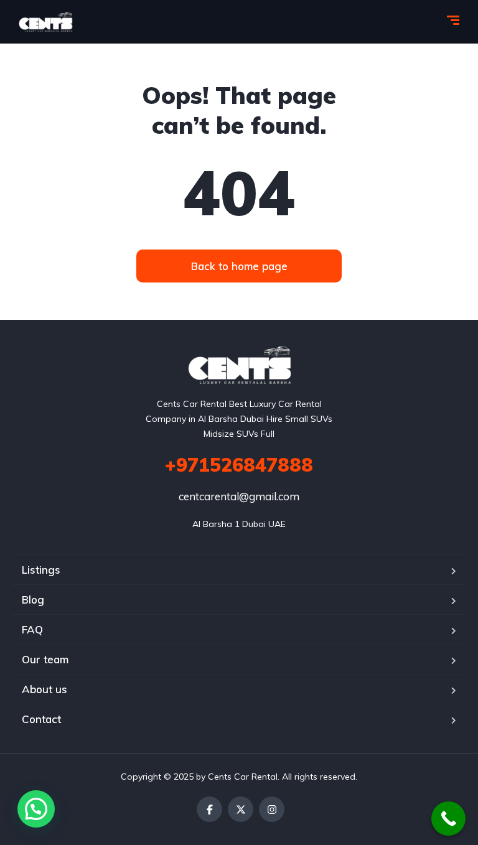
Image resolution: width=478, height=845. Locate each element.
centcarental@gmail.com (239, 496)
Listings (41, 569)
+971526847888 (239, 465)
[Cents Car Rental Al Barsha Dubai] (45, 22)
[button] (36, 809)
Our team (45, 659)
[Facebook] (209, 809)
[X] (240, 809)
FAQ (32, 629)
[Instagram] (271, 809)
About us (44, 689)
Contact (41, 719)
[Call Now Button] (448, 818)
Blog (33, 599)
